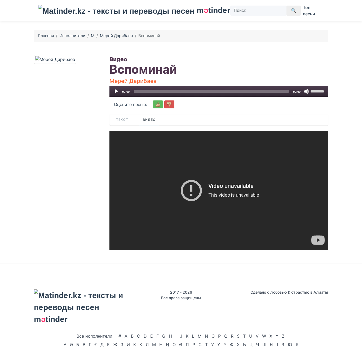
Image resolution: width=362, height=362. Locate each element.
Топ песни (309, 10)
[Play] (116, 91)
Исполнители (72, 35)
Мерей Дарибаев (116, 35)
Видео (149, 120)
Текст (122, 120)
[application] (218, 91)
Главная (46, 35)
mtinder (210, 10)
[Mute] (306, 91)
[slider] (318, 91)
